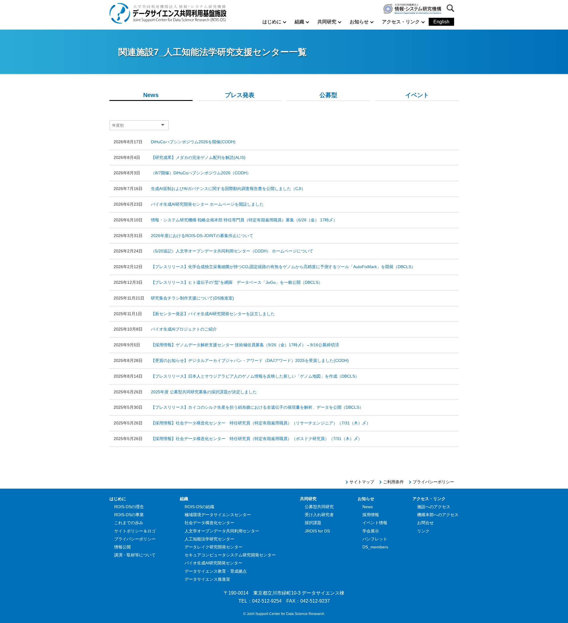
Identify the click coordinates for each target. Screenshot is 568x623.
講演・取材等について (135, 555)
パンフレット (374, 539)
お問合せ (425, 522)
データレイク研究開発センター (214, 547)
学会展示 (370, 531)
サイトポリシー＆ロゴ (135, 531)
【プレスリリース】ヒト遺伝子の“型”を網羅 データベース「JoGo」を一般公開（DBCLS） (236, 282)
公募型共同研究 (319, 506)
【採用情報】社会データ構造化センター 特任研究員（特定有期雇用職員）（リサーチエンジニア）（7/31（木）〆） (260, 423)
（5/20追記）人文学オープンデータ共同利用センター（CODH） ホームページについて (232, 251)
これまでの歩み (128, 522)
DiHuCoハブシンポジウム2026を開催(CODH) (193, 141)
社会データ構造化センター (209, 522)
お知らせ (359, 21)
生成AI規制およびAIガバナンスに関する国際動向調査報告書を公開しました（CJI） (228, 188)
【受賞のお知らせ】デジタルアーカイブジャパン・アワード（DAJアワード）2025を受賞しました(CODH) (250, 360)
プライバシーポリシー (433, 481)
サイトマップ (361, 481)
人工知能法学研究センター (209, 539)
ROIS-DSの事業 (129, 514)
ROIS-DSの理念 (129, 506)
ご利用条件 (393, 481)
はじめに (271, 21)
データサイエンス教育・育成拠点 (216, 571)
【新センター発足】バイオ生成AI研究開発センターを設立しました (213, 313)
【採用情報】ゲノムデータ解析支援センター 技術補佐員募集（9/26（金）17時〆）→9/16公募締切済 (245, 344)
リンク (423, 531)
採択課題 (313, 522)
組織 (299, 21)
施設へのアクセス (433, 506)
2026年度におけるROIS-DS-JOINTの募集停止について (202, 235)
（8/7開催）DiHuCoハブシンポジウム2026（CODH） (201, 172)
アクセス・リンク (401, 21)
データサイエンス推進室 (207, 579)
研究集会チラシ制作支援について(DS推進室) (192, 298)
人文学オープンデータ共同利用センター (222, 531)
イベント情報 (374, 522)
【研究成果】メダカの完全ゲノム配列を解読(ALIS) (198, 157)
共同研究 (326, 21)
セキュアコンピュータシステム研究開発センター (230, 555)
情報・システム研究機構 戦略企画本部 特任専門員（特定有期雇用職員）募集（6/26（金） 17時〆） (244, 220)
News (151, 95)
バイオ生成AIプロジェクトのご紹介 (184, 329)
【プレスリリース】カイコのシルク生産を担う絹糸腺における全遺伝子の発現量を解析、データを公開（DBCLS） (257, 407)
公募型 (328, 95)
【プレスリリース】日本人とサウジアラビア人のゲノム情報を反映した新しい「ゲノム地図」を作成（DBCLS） (255, 376)
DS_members (375, 547)
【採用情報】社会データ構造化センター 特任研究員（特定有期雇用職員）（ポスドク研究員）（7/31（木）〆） (256, 438)
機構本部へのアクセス (438, 514)
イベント (417, 95)
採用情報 (370, 514)
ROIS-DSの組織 (199, 506)
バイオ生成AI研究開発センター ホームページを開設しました (207, 204)
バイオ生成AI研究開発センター (213, 563)
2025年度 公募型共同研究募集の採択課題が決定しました (204, 391)
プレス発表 (239, 95)
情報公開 (122, 547)
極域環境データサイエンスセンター (218, 514)
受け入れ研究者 (319, 514)
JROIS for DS (317, 531)
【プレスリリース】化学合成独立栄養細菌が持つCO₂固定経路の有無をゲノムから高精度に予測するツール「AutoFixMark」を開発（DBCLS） (283, 266)
